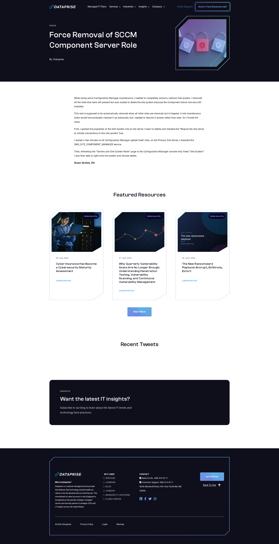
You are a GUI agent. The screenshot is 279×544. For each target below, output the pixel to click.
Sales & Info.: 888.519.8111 (154, 478)
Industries (130, 6)
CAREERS (110, 491)
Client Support (185, 6)
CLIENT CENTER (113, 499)
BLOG (108, 486)
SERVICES (110, 478)
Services (115, 6)
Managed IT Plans (97, 6)
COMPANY (111, 482)
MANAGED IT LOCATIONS (118, 495)
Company (158, 6)
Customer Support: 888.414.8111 (157, 482)
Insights (145, 6)
